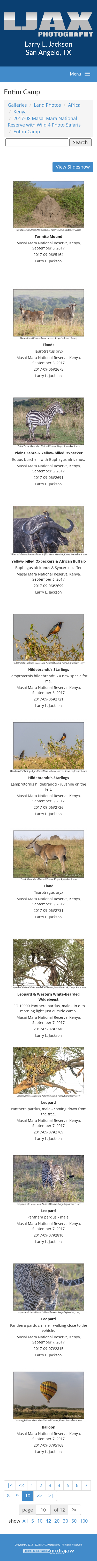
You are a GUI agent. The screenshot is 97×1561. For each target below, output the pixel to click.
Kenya (20, 111)
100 (84, 1521)
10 (27, 1495)
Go (74, 1509)
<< (21, 1485)
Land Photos (47, 105)
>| (51, 1495)
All (25, 1521)
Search (80, 142)
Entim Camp (26, 131)
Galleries (17, 105)
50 (74, 1521)
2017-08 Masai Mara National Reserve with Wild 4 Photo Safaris (44, 121)
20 (56, 1521)
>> (39, 1495)
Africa (74, 105)
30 (65, 1521)
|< (9, 1485)
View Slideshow (73, 167)
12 (48, 1521)
